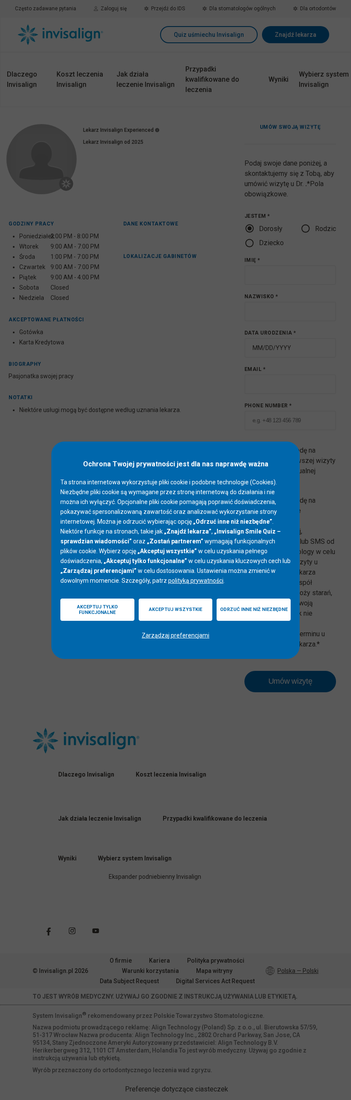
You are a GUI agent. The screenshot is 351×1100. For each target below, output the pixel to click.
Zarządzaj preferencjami (175, 635)
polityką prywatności (195, 580)
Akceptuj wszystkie (175, 609)
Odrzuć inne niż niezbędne (254, 609)
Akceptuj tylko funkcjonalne (97, 609)
